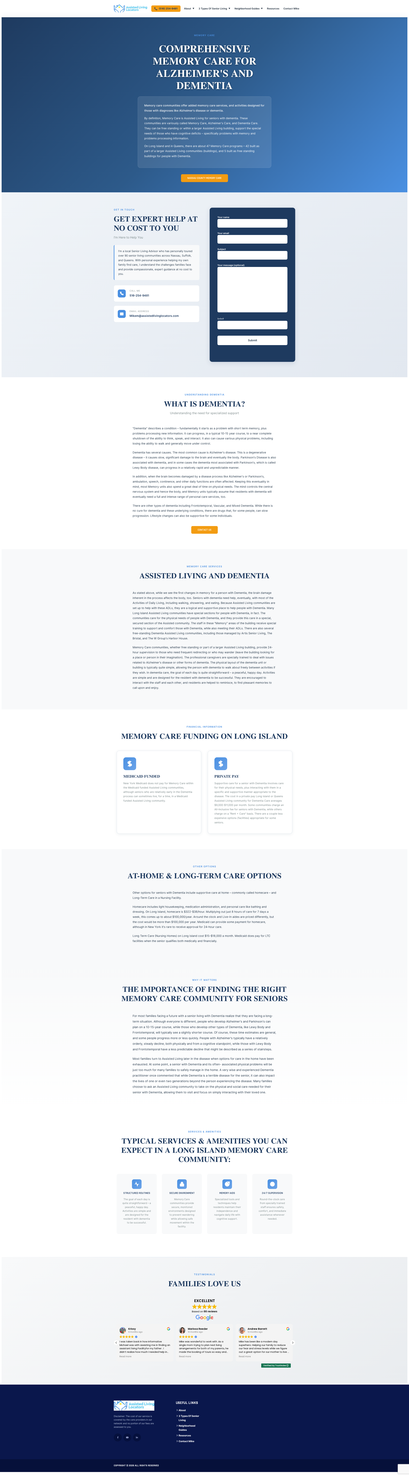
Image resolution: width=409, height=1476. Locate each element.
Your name (223, 217)
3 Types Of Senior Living (214, 8)
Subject (221, 249)
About (189, 8)
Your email (223, 233)
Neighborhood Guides (249, 8)
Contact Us (204, 530)
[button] (292, 1342)
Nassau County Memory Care (204, 178)
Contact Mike (291, 8)
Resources (273, 8)
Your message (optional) (231, 265)
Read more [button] (125, 1356)
